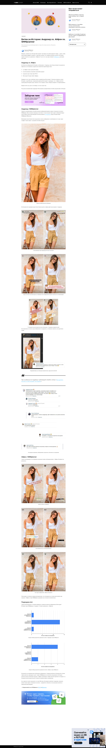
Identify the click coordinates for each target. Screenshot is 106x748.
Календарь (43, 2)
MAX (39, 687)
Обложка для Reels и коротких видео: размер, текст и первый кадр (76, 16)
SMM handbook (67, 2)
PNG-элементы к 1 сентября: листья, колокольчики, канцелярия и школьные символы (77, 26)
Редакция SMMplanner (28, 50)
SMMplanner (56, 56)
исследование (48, 114)
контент (23, 36)
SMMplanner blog (17, 746)
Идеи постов (75, 2)
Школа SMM (36, 2)
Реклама (60, 2)
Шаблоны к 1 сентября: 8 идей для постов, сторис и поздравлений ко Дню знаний (77, 35)
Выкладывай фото (51, 2)
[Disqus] (43, 725)
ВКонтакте (44, 687)
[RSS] (91, 2)
